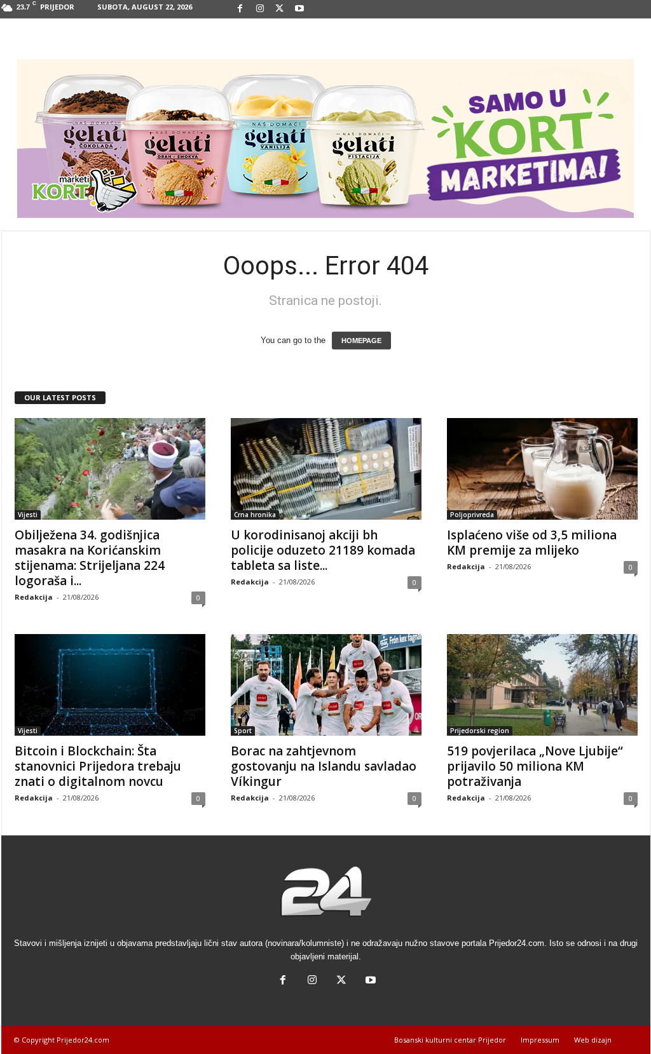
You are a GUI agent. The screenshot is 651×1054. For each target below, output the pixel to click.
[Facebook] (240, 9)
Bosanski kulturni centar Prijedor (450, 1039)
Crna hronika (255, 514)
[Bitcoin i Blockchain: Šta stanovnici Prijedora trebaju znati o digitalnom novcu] (110, 685)
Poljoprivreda (472, 514)
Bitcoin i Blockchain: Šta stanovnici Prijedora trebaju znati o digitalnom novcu (98, 766)
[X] (279, 9)
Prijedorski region (479, 730)
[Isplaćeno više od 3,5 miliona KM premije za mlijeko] (542, 469)
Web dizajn (593, 1039)
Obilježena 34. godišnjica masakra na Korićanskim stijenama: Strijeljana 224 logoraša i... (90, 558)
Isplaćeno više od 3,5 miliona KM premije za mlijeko (532, 542)
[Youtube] (299, 9)
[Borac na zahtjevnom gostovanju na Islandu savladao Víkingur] (326, 685)
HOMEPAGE (361, 340)
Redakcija (34, 597)
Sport (243, 730)
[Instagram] (260, 9)
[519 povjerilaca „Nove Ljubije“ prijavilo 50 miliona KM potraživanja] (542, 685)
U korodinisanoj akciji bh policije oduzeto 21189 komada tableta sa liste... (323, 550)
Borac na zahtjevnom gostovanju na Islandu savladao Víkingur (323, 766)
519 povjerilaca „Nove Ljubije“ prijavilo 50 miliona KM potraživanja (535, 766)
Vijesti (28, 514)
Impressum (540, 1039)
